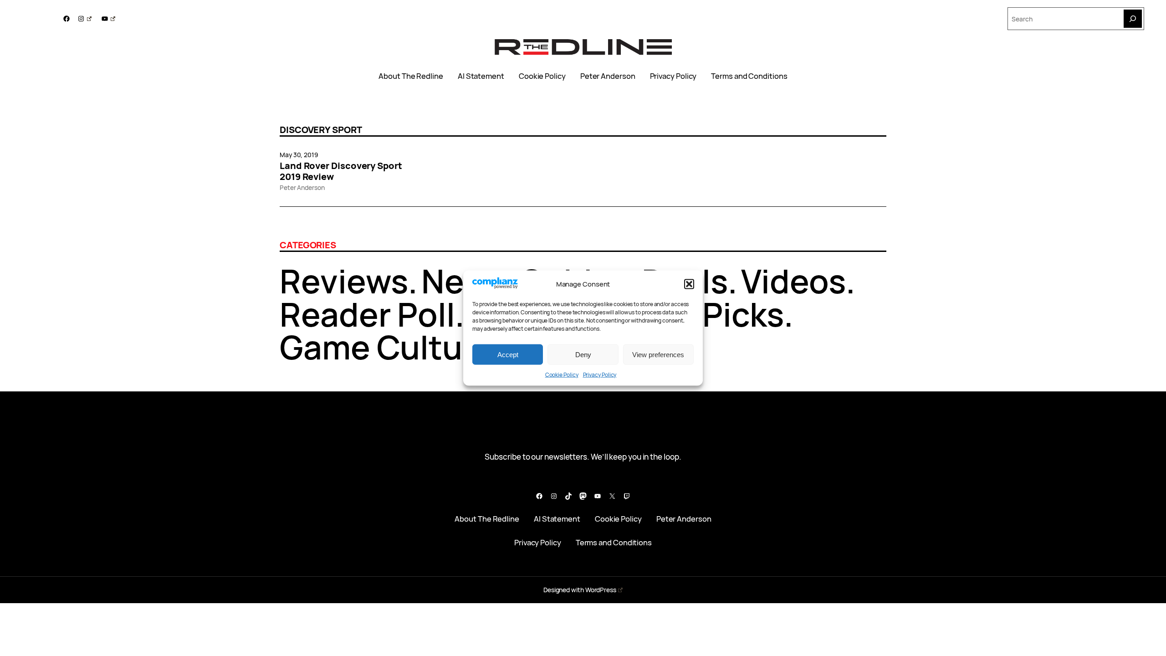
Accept (507, 354)
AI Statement (481, 76)
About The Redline (410, 76)
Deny (583, 354)
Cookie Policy (561, 375)
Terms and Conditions (749, 76)
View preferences (658, 354)
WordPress (600, 589)
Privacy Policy (600, 375)
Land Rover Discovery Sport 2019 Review (341, 171)
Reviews (344, 281)
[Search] (1133, 19)
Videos (793, 281)
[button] (689, 284)
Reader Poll (367, 314)
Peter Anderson (607, 76)
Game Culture (387, 347)
